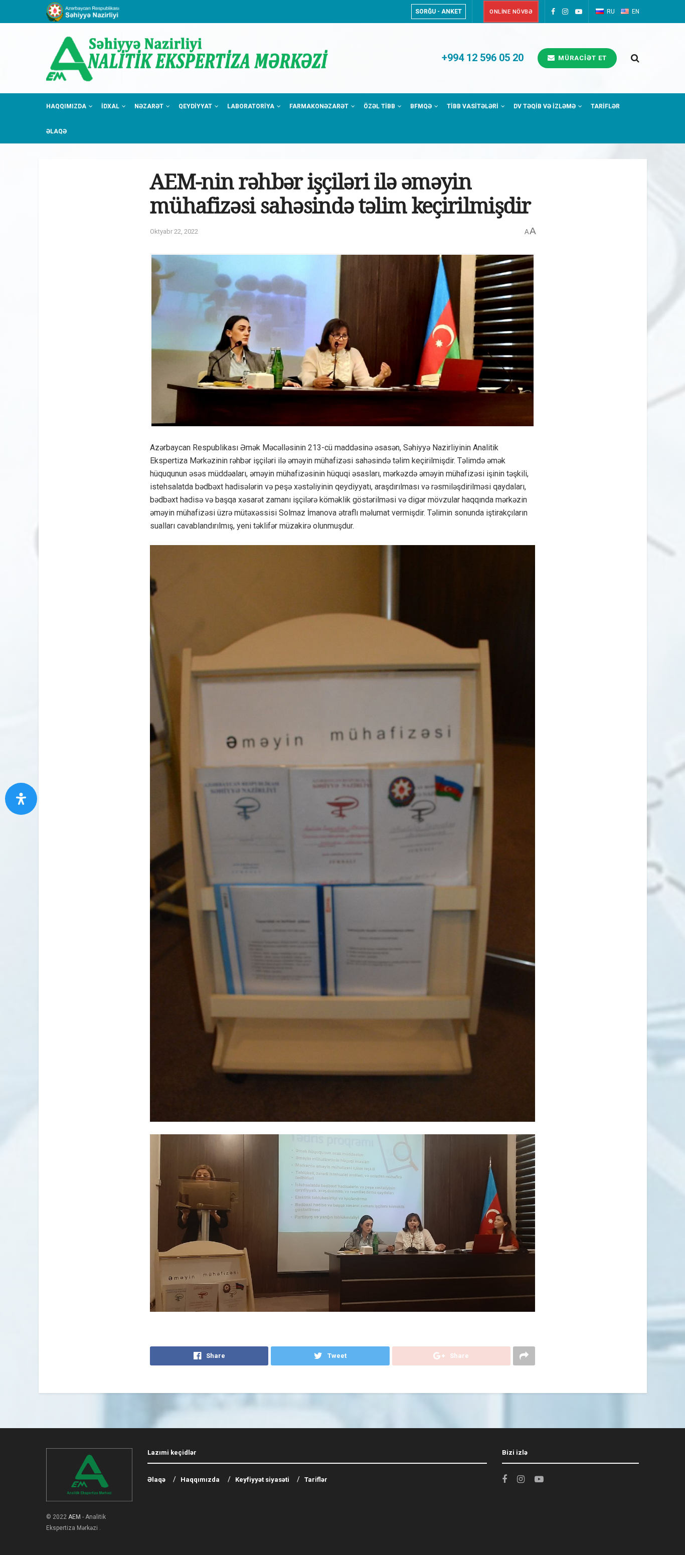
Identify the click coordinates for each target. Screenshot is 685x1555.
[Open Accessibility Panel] (21, 799)
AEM (74, 1516)
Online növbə (511, 12)
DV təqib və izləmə (544, 106)
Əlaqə (56, 131)
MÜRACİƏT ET (581, 58)
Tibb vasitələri (472, 106)
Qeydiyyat (195, 106)
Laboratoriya (250, 106)
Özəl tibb (379, 106)
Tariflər (605, 106)
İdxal (110, 106)
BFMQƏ (421, 106)
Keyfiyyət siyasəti (262, 1479)
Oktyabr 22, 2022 (174, 231)
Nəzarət (148, 106)
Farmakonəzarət (319, 106)
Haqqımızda (66, 106)
